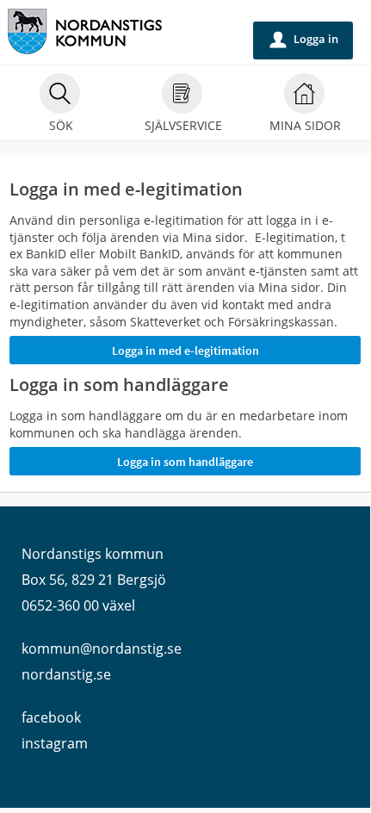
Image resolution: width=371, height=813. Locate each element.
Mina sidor (305, 125)
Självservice (183, 125)
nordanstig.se (66, 674)
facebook (51, 717)
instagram (55, 743)
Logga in (304, 39)
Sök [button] (61, 125)
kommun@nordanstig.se (102, 648)
